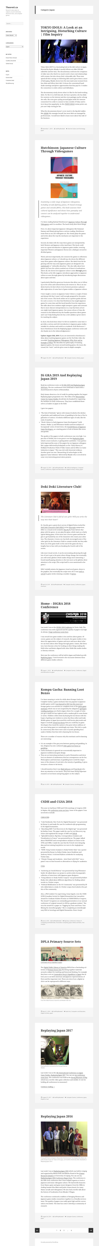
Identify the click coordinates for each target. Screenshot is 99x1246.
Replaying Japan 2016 (57, 1116)
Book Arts (68, 1011)
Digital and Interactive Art (59, 469)
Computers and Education (78, 1011)
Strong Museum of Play (79, 1077)
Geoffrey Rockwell (11, 61)
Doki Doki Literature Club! (61, 487)
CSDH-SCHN (45, 817)
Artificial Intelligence (71, 467)
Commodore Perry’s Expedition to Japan (51, 962)
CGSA (43, 866)
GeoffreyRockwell (60, 129)
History (78, 358)
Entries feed (9, 77)
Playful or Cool (45, 1099)
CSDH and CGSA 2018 (56, 802)
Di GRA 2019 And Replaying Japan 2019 (61, 377)
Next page (91, 1230)
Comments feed (10, 80)
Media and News (77, 922)
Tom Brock (78, 769)
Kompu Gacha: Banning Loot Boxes (62, 691)
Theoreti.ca (12, 7)
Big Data (66, 921)
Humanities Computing (62, 922)
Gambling (77, 784)
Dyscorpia (72, 527)
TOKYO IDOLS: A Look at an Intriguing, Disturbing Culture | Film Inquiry (64, 30)
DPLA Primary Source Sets (61, 942)
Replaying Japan (78, 438)
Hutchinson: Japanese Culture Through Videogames (63, 149)
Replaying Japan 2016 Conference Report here (56, 1178)
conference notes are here (60, 810)
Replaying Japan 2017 (57, 1030)
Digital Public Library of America (55, 967)
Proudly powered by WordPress (49, 1242)
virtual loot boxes (59, 723)
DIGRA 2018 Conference (64, 627)
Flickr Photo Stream (11, 58)
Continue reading (48, 1087)
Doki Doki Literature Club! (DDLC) (52, 527)
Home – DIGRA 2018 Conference (55, 605)
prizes (74, 574)
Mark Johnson (66, 769)
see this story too (76, 704)
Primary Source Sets (55, 970)
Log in (7, 74)
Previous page (37, 1230)
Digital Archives (71, 469)
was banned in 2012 (63, 704)
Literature (43, 586)
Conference (48, 469)
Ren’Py (66, 530)
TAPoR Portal (9, 63)
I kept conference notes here (58, 632)
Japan (42, 130)
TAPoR (74, 833)
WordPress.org (10, 83)
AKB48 (46, 113)
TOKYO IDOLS (70, 104)
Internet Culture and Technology (76, 129)
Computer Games (71, 358)
